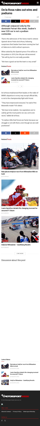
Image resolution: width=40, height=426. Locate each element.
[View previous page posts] (18, 86)
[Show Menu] (38, 3)
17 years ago (7, 17)
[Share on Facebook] (6, 21)
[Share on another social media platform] (34, 21)
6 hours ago (5, 247)
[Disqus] (20, 286)
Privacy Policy (17, 411)
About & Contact (6, 411)
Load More (20, 253)
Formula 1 (6, 204)
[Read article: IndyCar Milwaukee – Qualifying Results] (20, 229)
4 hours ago (15, 74)
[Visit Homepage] (15, 2)
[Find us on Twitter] (5, 421)
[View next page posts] (21, 86)
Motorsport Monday (29, 411)
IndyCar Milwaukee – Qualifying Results (15, 245)
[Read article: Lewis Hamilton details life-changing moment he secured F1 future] (5, 80)
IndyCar (5, 168)
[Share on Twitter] (15, 21)
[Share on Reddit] (25, 21)
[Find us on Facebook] (1, 421)
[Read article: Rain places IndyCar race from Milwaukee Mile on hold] (5, 72)
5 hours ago (15, 82)
